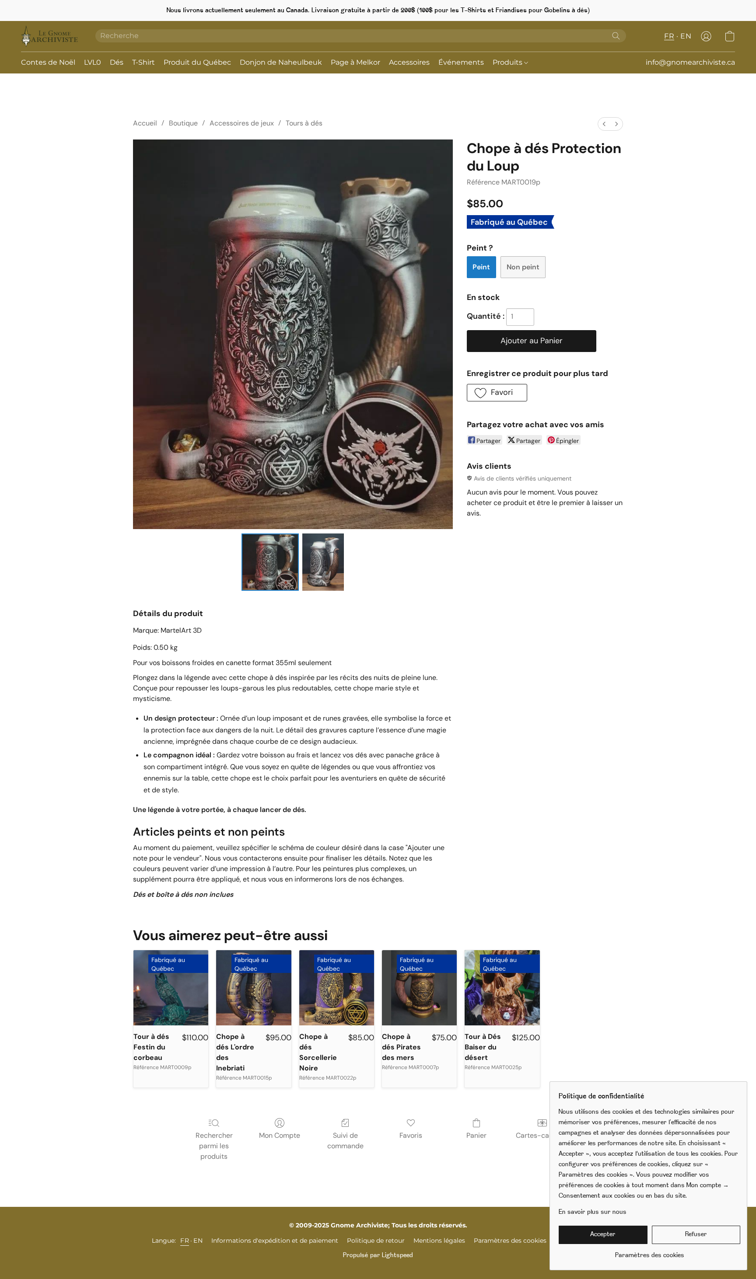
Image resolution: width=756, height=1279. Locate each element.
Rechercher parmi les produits (214, 1146)
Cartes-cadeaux (542, 1135)
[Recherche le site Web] (616, 36)
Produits (508, 62)
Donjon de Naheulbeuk (281, 62)
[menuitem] (604, 124)
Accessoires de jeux (242, 123)
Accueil (145, 123)
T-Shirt (143, 62)
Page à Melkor (355, 62)
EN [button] (685, 36)
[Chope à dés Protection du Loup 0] (270, 561)
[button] (49, 36)
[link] (649, 1252)
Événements (461, 62)
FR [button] (669, 36)
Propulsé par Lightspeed (378, 1255)
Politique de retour (376, 1240)
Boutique (183, 123)
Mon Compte (279, 1135)
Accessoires (409, 62)
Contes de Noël (48, 62)
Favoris (410, 1135)
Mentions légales (439, 1240)
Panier (476, 1135)
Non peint (523, 267)
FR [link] (184, 1240)
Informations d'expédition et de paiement (274, 1240)
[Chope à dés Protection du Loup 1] (323, 561)
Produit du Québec (197, 62)
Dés (116, 62)
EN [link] (198, 1240)
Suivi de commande (345, 1140)
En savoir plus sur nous (592, 1212)
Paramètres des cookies (510, 1240)
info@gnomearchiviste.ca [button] (690, 62)
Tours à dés (304, 123)
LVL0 (92, 62)
